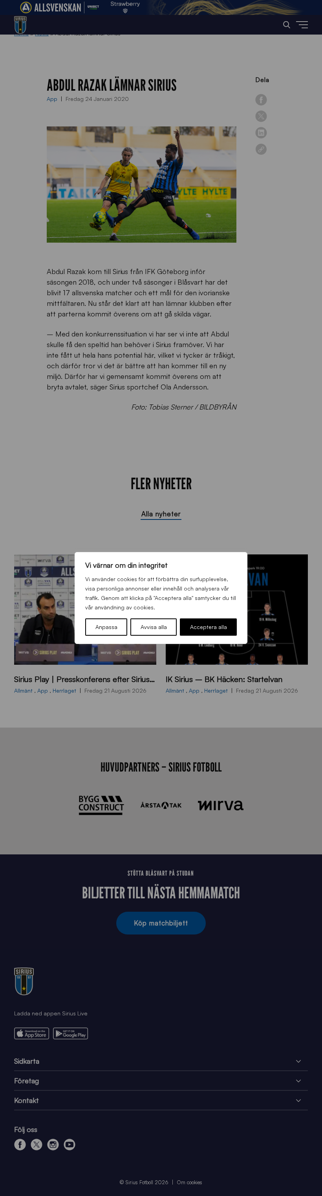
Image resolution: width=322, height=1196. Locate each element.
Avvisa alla (154, 627)
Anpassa (106, 627)
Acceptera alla (208, 627)
